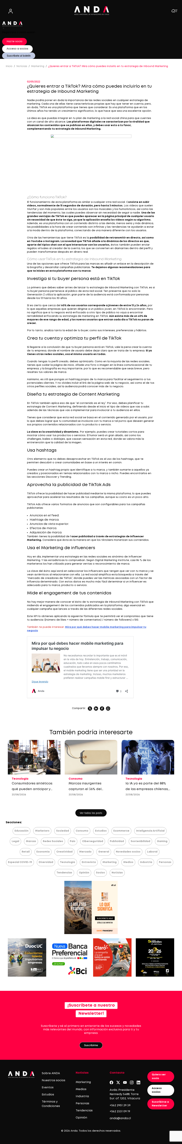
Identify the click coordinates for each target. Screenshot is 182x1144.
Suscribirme (91, 1045)
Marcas (31, 841)
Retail (26, 852)
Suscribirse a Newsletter (160, 1104)
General (103, 852)
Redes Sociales (53, 841)
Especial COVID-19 (20, 862)
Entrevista (89, 862)
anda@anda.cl (120, 1118)
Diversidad (46, 862)
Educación (21, 831)
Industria (146, 862)
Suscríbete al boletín (19, 55)
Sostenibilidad (140, 841)
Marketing (37, 66)
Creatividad (64, 852)
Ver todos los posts (91, 813)
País (72, 841)
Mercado (85, 852)
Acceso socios (157, 1090)
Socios (100, 873)
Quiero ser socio (159, 1076)
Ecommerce (121, 831)
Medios (128, 862)
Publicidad (117, 841)
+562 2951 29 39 (120, 1105)
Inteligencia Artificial (150, 831)
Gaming (162, 841)
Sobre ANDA (51, 1073)
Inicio (9, 66)
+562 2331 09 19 (120, 1111)
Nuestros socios (53, 1080)
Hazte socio (14, 41)
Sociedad (62, 831)
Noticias (21, 66)
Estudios (101, 831)
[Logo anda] (91, 10)
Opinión (84, 873)
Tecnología (67, 862)
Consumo (82, 831)
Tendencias (64, 873)
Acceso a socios (17, 49)
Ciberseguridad (92, 841)
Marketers (42, 831)
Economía (43, 852)
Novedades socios (128, 852)
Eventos (47, 1087)
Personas (165, 862)
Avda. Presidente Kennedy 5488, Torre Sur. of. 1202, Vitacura (125, 1094)
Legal (15, 841)
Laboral (152, 852)
